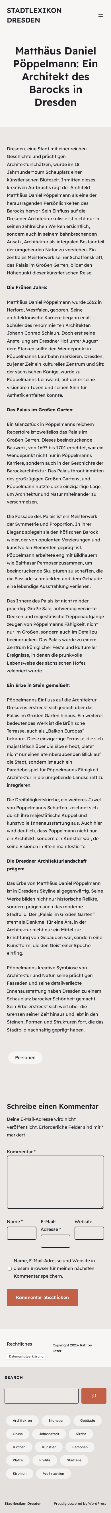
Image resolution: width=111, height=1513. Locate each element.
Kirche (81, 1434)
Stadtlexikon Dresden (23, 1503)
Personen (25, 1057)
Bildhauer (56, 1420)
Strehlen (19, 1473)
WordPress (97, 1503)
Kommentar (21, 1151)
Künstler (49, 1447)
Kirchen (19, 1447)
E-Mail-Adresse (51, 1225)
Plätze (18, 1460)
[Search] (93, 1396)
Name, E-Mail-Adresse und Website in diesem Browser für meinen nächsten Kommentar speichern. (54, 1268)
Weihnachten (53, 1473)
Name (15, 1221)
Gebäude (87, 1420)
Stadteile (74, 1460)
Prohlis (44, 1460)
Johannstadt (49, 1434)
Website (83, 1221)
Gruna (17, 1434)
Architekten (22, 1420)
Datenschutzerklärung (26, 1356)
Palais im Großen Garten (42, 265)
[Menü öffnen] (100, 15)
